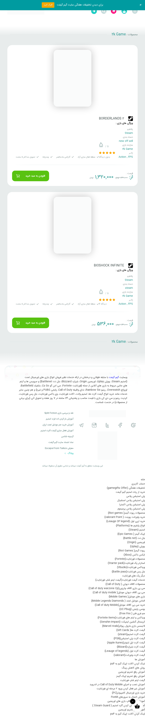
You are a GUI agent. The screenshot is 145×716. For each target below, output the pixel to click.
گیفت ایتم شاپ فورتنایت (132, 680)
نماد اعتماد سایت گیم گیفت (61, 442)
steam (129, 288)
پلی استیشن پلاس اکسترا (132, 505)
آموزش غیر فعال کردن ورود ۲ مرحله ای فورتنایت (121, 689)
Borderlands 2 (111, 118)
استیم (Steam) (137, 530)
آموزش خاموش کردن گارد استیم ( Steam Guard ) (118, 706)
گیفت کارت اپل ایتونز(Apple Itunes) (126, 643)
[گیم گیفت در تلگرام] (81, 425)
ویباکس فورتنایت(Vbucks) (131, 567)
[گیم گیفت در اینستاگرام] (94, 425)
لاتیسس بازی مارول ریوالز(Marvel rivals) (123, 626)
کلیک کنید (48, 5)
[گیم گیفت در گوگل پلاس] (133, 425)
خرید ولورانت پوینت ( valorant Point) (124, 517)
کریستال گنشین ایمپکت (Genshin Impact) (122, 622)
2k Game (127, 149)
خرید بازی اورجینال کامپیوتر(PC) (128, 693)
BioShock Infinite (109, 265)
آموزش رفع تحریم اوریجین (131, 672)
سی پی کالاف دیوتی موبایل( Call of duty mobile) (119, 592)
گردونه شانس (67, 436)
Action (122, 157)
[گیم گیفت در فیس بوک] (120, 425)
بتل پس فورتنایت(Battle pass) (128, 572)
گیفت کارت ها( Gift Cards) (130, 630)
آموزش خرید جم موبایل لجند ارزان (57, 425)
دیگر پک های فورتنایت (133, 576)
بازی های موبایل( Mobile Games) (127, 597)
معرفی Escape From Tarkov (59, 448)
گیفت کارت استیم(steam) (131, 634)
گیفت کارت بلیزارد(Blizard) (131, 647)
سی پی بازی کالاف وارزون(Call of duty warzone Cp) (117, 588)
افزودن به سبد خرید (35, 176)
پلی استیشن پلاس (135, 496)
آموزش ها (140, 659)
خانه (143, 480)
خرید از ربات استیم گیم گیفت (130, 492)
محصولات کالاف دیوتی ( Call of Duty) (125, 584)
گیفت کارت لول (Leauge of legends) (125, 651)
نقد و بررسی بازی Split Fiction (58, 413)
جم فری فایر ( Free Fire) (132, 613)
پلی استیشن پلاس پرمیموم (131, 509)
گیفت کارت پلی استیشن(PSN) (129, 638)
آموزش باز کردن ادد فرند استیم (59, 419)
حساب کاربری (138, 484)
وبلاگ (70, 453)
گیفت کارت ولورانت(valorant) (129, 655)
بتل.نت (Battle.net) (134, 538)
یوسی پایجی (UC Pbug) (132, 609)
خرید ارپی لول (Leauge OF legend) (125, 521)
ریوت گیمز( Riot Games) (131, 551)
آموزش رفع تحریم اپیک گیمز (130, 676)
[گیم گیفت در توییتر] (107, 425)
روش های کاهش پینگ (133, 668)
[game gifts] (25, 11)
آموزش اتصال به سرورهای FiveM (128, 697)
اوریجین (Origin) (136, 542)
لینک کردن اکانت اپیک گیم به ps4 (127, 664)
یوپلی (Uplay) (137, 546)
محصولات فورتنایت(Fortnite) (130, 559)
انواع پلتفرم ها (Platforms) (130, 526)
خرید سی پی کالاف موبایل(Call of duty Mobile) (120, 605)
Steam (129, 133)
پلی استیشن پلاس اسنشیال (131, 500)
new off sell (126, 141)
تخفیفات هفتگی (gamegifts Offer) (126, 488)
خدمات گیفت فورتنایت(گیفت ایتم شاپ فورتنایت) (120, 580)
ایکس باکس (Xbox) (134, 555)
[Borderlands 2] (72, 78)
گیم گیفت (114, 377)
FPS (130, 157)
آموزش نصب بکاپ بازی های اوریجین (126, 701)
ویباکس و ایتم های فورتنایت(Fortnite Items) (121, 618)
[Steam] (130, 118)
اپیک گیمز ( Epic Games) (131, 534)
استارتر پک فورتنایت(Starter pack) (126, 563)
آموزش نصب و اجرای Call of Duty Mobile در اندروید (117, 684)
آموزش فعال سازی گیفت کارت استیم (57, 431)
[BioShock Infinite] (72, 225)
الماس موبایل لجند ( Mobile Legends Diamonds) (118, 601)
